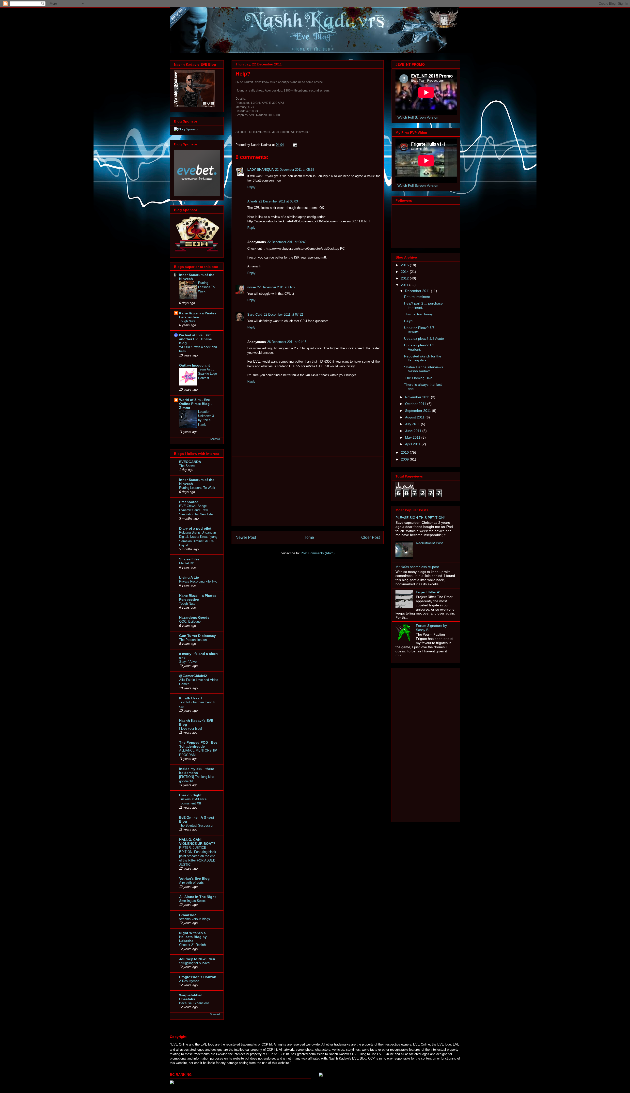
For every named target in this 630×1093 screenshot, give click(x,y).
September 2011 (418, 411)
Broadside (187, 915)
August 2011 (415, 417)
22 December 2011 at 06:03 (278, 201)
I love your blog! (190, 728)
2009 (405, 459)
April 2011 (413, 444)
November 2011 (418, 397)
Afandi (252, 201)
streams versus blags (194, 919)
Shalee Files (189, 559)
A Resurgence (189, 981)
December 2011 (418, 291)
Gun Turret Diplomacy (197, 636)
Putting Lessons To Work (206, 287)
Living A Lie (189, 577)
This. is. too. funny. (418, 314)
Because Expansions (194, 1003)
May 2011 (413, 437)
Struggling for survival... (196, 963)
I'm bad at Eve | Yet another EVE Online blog (195, 339)
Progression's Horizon (197, 977)
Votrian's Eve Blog (194, 878)
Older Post (370, 537)
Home (308, 537)
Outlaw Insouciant (194, 365)
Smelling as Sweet (192, 901)
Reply (251, 187)
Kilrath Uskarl (190, 698)
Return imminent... (418, 297)
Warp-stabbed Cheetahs (191, 997)
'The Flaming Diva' (418, 378)
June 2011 (413, 431)
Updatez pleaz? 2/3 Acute (424, 338)
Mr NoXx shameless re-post (417, 567)
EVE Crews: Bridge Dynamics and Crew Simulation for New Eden (196, 510)
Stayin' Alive (188, 661)
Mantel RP (186, 563)
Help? (408, 321)
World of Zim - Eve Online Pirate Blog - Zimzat (195, 404)
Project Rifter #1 (428, 592)
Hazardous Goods (194, 617)
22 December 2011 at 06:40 (286, 242)
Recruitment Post (429, 543)
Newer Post (246, 537)
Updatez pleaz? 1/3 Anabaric (419, 347)
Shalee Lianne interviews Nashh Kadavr (423, 369)
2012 (405, 278)
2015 (405, 265)
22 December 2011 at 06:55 (276, 287)
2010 (405, 452)
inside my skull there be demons (196, 771)
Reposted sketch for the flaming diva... (422, 358)
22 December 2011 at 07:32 (283, 314)
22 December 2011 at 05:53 (294, 169)
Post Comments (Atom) (317, 553)
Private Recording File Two (198, 581)
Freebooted (189, 502)
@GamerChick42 (193, 676)
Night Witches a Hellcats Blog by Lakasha (193, 937)
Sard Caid (254, 314)
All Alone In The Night (197, 897)
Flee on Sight (190, 795)
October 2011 (416, 404)
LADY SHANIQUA (260, 169)
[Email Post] (294, 145)
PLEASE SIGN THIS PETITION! (420, 518)
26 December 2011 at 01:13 (286, 342)
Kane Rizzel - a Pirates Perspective (197, 315)
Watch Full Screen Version (417, 117)
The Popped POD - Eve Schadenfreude (198, 744)
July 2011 (413, 424)
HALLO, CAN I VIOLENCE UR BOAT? (197, 842)
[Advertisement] (308, 491)
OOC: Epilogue (190, 621)
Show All (215, 438)
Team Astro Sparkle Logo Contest (207, 374)
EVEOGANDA (190, 462)
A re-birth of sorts (191, 882)
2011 (405, 285)
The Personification (193, 640)
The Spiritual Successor (196, 825)
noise (251, 287)
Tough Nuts (187, 321)
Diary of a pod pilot (195, 528)
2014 (405, 272)
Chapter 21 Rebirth (192, 945)
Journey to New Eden (197, 959)
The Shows (187, 466)
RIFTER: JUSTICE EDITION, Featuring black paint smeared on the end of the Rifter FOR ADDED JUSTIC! (197, 856)
